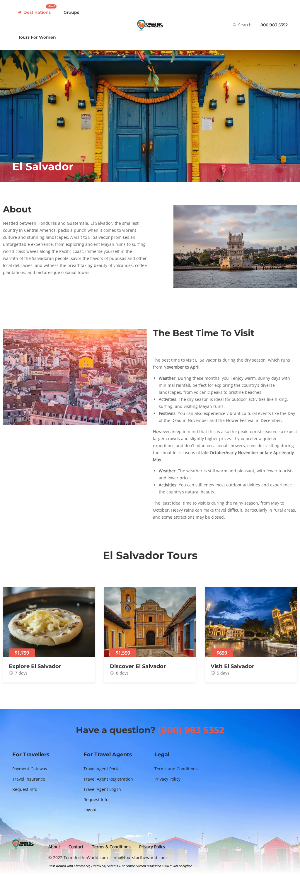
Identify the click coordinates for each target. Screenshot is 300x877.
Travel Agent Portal (102, 769)
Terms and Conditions (176, 769)
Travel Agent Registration (108, 779)
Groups (71, 12)
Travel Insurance (28, 779)
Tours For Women (37, 37)
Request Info (24, 789)
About (54, 846)
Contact (76, 846)
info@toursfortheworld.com (139, 857)
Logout (90, 810)
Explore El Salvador (35, 666)
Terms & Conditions (111, 846)
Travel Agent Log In (102, 789)
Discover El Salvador (138, 666)
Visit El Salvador (232, 666)
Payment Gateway (29, 769)
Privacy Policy (167, 779)
